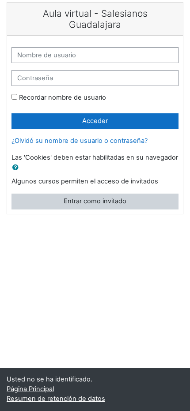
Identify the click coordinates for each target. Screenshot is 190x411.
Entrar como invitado (95, 201)
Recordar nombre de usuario (62, 97)
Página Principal (30, 389)
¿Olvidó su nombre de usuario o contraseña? (79, 141)
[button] (17, 168)
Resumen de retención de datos (56, 399)
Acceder (95, 121)
